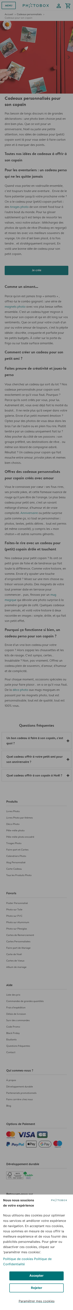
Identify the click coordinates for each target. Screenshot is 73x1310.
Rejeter (36, 1288)
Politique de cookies (18, 1259)
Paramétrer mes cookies (37, 1301)
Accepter (36, 1275)
